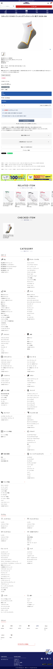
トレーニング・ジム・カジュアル (7, 586)
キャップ (28, 474)
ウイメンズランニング (5, 553)
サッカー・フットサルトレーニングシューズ (9, 561)
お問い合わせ (16, 661)
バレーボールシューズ (31, 360)
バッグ (2, 349)
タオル (28, 544)
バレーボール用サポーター (32, 364)
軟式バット (3, 304)
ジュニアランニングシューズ (32, 397)
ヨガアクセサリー (30, 420)
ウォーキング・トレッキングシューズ (8, 582)
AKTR (35, 8)
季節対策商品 (30, 537)
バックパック (29, 552)
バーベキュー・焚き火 (5, 498)
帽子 (28, 444)
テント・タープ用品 (4, 496)
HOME (2, 163)
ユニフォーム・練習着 (5, 317)
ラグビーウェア (30, 380)
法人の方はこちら (4, 659)
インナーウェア (30, 425)
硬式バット (3, 302)
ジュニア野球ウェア (5, 315)
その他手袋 (3, 323)
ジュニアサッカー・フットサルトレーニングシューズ (11, 563)
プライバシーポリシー (18, 665)
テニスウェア (29, 311)
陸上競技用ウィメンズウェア (6, 268)
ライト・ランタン (4, 504)
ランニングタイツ (30, 401)
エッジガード (29, 306)
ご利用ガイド (16, 659)
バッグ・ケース (4, 324)
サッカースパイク (30, 262)
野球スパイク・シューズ (5, 309)
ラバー (28, 339)
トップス (2, 522)
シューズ (29, 466)
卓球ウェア (29, 343)
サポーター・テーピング (32, 542)
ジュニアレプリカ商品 (31, 279)
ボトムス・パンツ (4, 526)
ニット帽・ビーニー (31, 604)
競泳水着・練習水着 (5, 393)
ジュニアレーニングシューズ (32, 268)
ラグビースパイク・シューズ (32, 378)
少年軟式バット (4, 306)
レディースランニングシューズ (33, 395)
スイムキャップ (4, 399)
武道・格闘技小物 (4, 461)
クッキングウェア (4, 489)
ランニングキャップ (31, 405)
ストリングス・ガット (5, 339)
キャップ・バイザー (30, 313)
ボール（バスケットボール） (6, 365)
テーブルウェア (4, 494)
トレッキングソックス (5, 608)
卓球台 (28, 349)
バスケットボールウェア (5, 362)
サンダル (2, 591)
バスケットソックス (4, 604)
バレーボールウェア (31, 362)
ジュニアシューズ (30, 468)
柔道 (2, 457)
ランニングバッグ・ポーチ (32, 407)
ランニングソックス (31, 403)
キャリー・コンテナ (4, 485)
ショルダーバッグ (30, 555)
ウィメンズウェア (30, 459)
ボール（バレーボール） (31, 365)
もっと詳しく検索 (33, 6)
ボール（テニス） (30, 317)
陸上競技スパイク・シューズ (6, 262)
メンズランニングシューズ (32, 393)
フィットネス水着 (4, 395)
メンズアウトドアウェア (31, 434)
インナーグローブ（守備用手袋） (7, 321)
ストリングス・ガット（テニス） (33, 300)
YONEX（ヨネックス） (8, 166)
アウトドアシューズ (31, 440)
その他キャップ (30, 606)
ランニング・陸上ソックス (6, 599)
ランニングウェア (30, 399)
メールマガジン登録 (18, 662)
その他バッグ (29, 563)
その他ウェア (3, 527)
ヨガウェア (29, 416)
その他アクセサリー (5, 272)
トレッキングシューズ (31, 442)
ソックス (6, 163)
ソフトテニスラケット (31, 298)
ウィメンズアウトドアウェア (32, 436)
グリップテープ (30, 304)
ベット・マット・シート (5, 502)
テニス (15, 166)
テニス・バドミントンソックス (14, 163)
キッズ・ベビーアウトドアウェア (33, 438)
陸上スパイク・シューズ (5, 578)
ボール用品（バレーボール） (32, 367)
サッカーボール (30, 281)
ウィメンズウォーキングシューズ (7, 418)
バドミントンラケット (5, 337)
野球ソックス (3, 602)
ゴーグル (3, 401)
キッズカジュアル (4, 587)
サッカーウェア (30, 274)
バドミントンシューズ (29, 8)
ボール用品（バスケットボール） (7, 367)
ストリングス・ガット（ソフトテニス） (34, 302)
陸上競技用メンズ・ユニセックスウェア (8, 266)
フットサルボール (30, 283)
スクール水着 (3, 397)
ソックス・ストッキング (5, 328)
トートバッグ (29, 553)
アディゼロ (17, 8)
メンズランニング (4, 552)
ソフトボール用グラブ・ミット (6, 300)
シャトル (2, 345)
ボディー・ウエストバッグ (32, 557)
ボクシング (3, 459)
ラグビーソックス (4, 610)
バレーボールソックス (5, 606)
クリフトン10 (23, 8)
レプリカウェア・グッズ (5, 364)
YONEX (14, 169)
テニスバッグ (29, 309)
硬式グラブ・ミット (4, 294)
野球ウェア (3, 313)
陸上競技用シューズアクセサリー (7, 264)
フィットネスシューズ (5, 576)
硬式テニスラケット (31, 294)
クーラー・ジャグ (4, 487)
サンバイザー (29, 602)
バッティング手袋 (4, 319)
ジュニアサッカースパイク (32, 264)
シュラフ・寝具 (4, 491)
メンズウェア (29, 457)
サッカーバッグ (30, 285)
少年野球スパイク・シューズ (6, 311)
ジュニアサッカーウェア (32, 276)
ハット (28, 600)
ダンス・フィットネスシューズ (33, 423)
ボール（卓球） (30, 345)
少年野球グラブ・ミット (5, 298)
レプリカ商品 (29, 277)
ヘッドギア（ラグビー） (31, 382)
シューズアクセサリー (31, 270)
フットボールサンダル (31, 272)
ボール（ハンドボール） (5, 382)
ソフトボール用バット (5, 307)
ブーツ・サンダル (30, 470)
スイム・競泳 (3, 589)
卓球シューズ (30, 341)
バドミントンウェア (4, 343)
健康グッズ (3, 436)
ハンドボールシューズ (5, 378)
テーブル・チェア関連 (5, 492)
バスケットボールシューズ (6, 360)
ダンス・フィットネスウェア (32, 421)
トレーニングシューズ (31, 266)
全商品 (6, 164)
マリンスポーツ (4, 405)
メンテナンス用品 (4, 326)
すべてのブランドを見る (23, 644)
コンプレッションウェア (31, 463)
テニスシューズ (30, 307)
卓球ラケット (29, 337)
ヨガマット (29, 418)
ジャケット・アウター (5, 524)
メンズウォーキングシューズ (6, 416)
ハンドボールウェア (5, 380)
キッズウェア (29, 461)
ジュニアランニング (5, 555)
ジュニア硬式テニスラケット (32, 296)
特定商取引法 (17, 664)
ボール (28, 535)
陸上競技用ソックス (5, 270)
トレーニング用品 (4, 434)
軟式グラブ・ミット (4, 296)
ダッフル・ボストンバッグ (32, 559)
